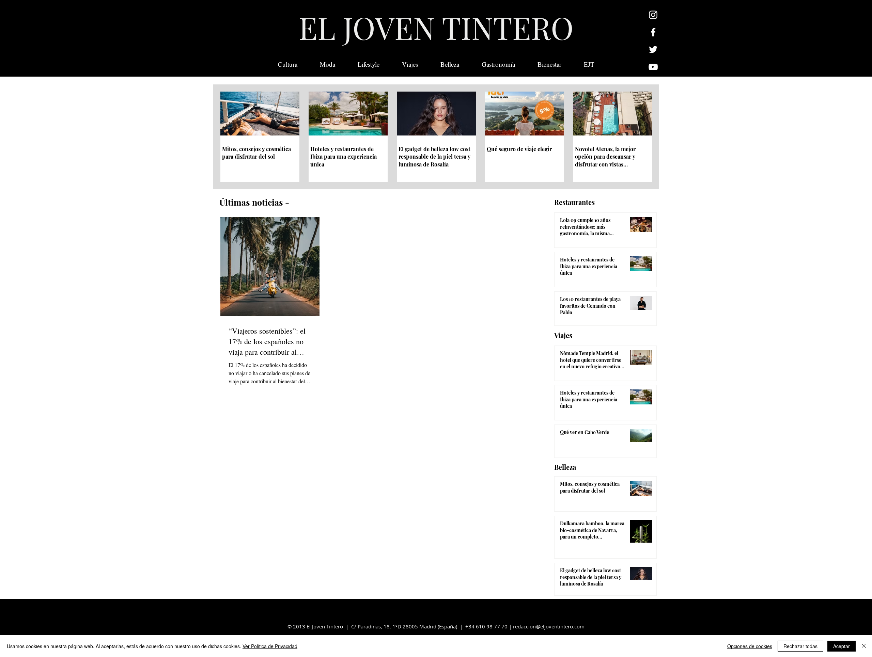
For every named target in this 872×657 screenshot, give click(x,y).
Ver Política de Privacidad (270, 646)
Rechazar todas (800, 646)
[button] (589, 64)
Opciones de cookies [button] (749, 646)
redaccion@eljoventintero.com (549, 626)
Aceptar (841, 646)
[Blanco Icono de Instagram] (653, 14)
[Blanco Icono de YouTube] (653, 67)
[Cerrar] (864, 646)
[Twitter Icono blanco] (653, 49)
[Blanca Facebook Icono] (653, 32)
